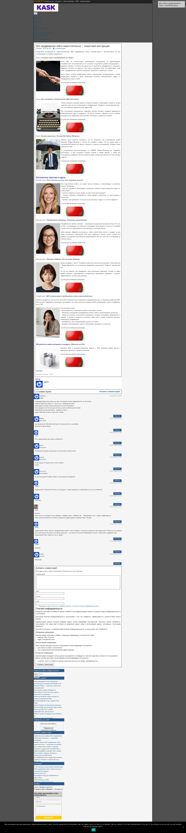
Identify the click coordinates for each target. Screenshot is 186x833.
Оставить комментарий (109, 391)
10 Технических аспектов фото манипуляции (48, 767)
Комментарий (40, 574)
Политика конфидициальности (44, 33)
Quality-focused (39, 736)
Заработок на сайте (40, 41)
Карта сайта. (38, 18)
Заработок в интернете (41, 35)
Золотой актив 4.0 (40, 773)
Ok (94, 830)
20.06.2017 (48, 48)
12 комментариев (60, 48)
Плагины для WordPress (42, 39)
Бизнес (36, 26)
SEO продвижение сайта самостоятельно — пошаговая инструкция (73, 46)
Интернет (37, 20)
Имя (38, 591)
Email (38, 596)
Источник (39, 370)
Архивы (36, 787)
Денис (37, 527)
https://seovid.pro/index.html (44, 518)
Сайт (37, 601)
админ (40, 48)
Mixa (36, 510)
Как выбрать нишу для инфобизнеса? (46, 775)
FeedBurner (52, 730)
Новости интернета (40, 28)
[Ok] (183, 827)
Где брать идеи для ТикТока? (43, 718)
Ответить (117, 416)
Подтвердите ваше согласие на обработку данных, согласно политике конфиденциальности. (68, 606)
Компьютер (37, 22)
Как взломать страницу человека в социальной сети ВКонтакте (48, 760)
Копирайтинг (38, 37)
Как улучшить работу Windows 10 (45, 690)
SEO (35, 30)
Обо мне (36, 15)
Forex (35, 24)
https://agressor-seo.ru (51, 535)
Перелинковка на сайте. (41, 780)
